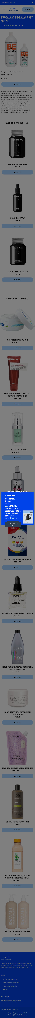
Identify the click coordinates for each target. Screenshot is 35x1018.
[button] (13, 524)
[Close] (2, 493)
